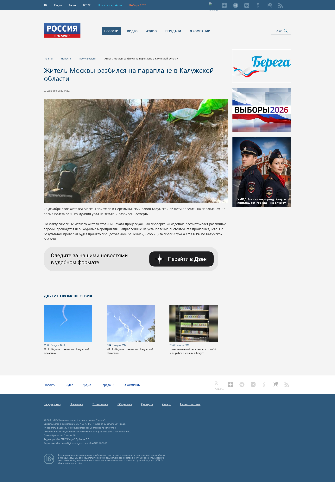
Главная (48, 58)
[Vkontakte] (246, 5)
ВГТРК (87, 5)
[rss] (280, 5)
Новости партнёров (110, 5)
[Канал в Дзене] (131, 258)
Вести (72, 5)
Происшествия (87, 58)
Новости (66, 58)
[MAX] (213, 5)
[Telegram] (235, 5)
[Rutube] (269, 5)
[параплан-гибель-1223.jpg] (136, 152)
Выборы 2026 (137, 5)
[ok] (258, 5)
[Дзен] (224, 5)
